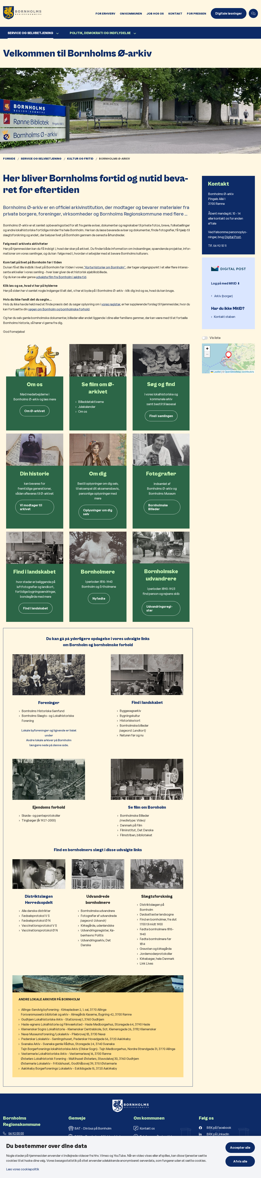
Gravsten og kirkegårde (156, 949)
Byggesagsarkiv (130, 711)
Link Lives (146, 963)
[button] (228, 354)
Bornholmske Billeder (158, 507)
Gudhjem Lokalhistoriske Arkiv (42, 1019)
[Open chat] (253, 13)
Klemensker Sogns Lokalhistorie (43, 1029)
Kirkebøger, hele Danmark (157, 959)
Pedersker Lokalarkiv (35, 1039)
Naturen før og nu (131, 735)
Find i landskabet (35, 608)
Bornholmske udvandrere (98, 911)
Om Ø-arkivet (34, 411)
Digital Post (233, 237)
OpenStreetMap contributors (239, 371)
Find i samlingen (161, 416)
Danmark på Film (131, 825)
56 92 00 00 (16, 1133)
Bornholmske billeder (134, 725)
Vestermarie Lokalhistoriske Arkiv (44, 1054)
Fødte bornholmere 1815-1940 (157, 931)
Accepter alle (240, 1147)
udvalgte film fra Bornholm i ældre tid (61, 277)
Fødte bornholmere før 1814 (155, 941)
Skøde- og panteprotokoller (41, 815)
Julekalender (86, 407)
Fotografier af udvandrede (99, 916)
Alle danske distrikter (36, 911)
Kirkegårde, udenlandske (98, 925)
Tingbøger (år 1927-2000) (39, 820)
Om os (82, 411)
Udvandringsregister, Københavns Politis (98, 932)
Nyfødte (98, 598)
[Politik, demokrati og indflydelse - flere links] (134, 33)
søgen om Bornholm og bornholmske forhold (58, 309)
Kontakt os (147, 1128)
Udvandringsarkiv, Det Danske (96, 942)
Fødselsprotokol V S (36, 916)
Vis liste (215, 338)
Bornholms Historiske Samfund (43, 711)
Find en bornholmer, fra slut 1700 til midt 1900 (158, 921)
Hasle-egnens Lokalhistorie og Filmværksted (51, 1024)
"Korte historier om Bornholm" (104, 267)
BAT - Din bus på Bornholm (93, 1128)
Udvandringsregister (159, 608)
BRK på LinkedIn (218, 1134)
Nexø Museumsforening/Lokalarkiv (45, 1034)
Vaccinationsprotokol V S (39, 925)
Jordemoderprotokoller (156, 954)
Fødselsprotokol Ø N (36, 920)
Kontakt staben (224, 317)
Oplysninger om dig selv (97, 512)
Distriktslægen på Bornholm (152, 907)
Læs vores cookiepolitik (22, 1169)
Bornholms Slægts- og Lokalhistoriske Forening (48, 718)
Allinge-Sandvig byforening (40, 1010)
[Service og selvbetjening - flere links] (57, 33)
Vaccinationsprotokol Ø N (40, 930)
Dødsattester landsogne (157, 914)
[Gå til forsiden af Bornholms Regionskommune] (46, 13)
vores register (110, 304)
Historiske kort (130, 720)
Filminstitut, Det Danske (136, 830)
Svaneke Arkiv (30, 1044)
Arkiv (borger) (223, 296)
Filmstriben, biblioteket (136, 835)
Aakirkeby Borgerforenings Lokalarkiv (46, 1068)
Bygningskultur (130, 716)
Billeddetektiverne (91, 402)
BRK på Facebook (219, 1128)
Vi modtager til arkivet (31, 507)
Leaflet (217, 371)
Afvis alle (240, 1161)
